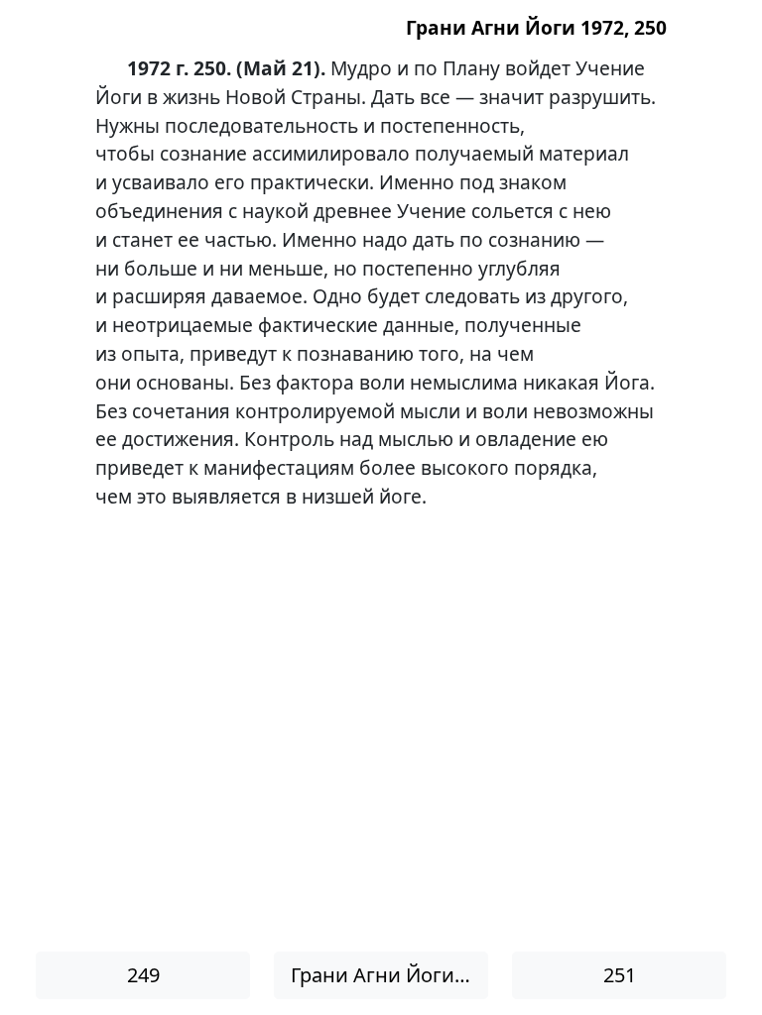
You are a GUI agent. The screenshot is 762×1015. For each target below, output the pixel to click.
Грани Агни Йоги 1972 (389, 974)
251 (619, 974)
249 (143, 974)
